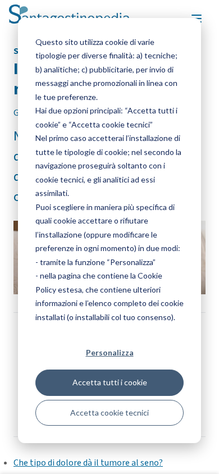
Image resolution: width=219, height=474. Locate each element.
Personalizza (110, 352)
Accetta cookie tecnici (109, 412)
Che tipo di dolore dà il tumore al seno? (88, 463)
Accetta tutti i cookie (109, 382)
